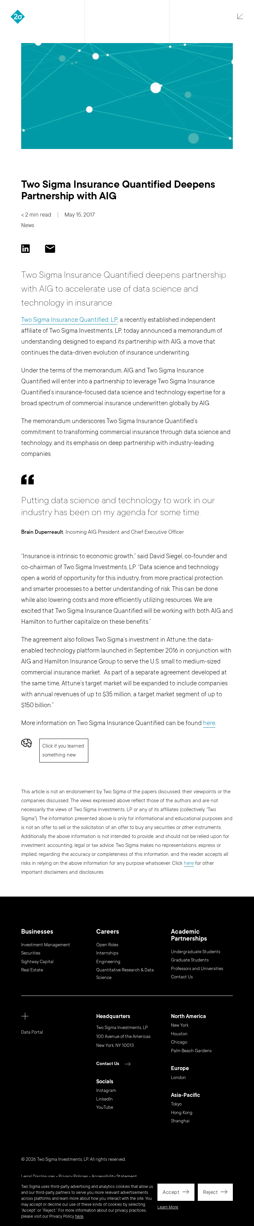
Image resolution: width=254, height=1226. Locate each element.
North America (188, 1016)
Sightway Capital (37, 962)
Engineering (108, 962)
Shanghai (180, 1121)
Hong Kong (181, 1113)
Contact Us (182, 977)
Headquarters (113, 1016)
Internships (107, 953)
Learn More (167, 1207)
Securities (30, 953)
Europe (180, 1068)
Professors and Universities (197, 969)
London (178, 1078)
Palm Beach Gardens (191, 1051)
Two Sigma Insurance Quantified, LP (69, 320)
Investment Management (45, 945)
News (27, 225)
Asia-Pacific (185, 1095)
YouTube (104, 1107)
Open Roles (107, 945)
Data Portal (32, 1032)
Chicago (179, 1042)
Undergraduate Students (195, 952)
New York (180, 1025)
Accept (171, 1192)
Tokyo (176, 1104)
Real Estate (32, 970)
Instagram (106, 1091)
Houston (179, 1034)
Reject (210, 1192)
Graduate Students (190, 960)
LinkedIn (104, 1099)
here (79, 1216)
